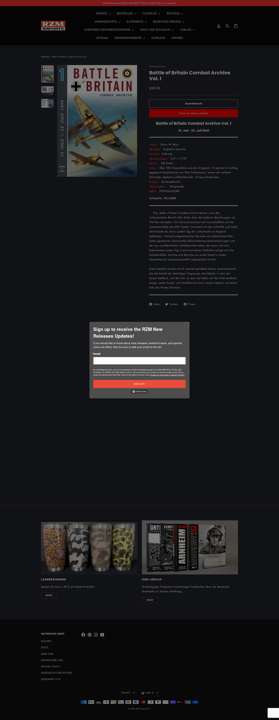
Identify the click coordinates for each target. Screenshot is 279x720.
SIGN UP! (139, 384)
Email (96, 354)
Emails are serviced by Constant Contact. (167, 374)
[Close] (187, 325)
